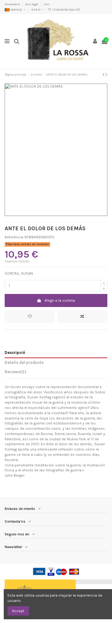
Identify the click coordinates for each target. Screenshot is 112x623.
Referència (14, 237)
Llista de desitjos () (66, 9)
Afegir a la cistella (59, 300)
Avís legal (32, 4)
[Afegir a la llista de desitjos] (30, 316)
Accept (18, 611)
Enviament (13, 4)
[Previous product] (103, 74)
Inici (47, 4)
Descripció (15, 352)
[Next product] (106, 74)
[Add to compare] (82, 316)
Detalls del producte (24, 362)
